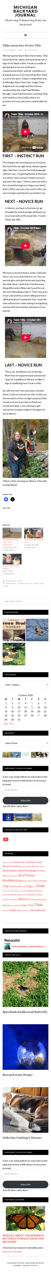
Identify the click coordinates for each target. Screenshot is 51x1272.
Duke (40, 886)
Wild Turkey (26, 910)
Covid (23, 887)
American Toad (22, 862)
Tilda (5, 586)
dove (34, 886)
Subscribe (26, 800)
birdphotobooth (13, 876)
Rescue (28, 583)
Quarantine (13, 900)
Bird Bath (41, 866)
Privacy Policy (30, 1265)
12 (32, 707)
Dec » (12, 723)
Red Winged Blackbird (37, 899)
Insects (30, 890)
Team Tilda (38, 583)
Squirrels (17, 906)
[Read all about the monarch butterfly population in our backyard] (25, 1218)
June (36, 891)
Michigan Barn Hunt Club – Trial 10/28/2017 (11, 542)
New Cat (24, 895)
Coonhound (15, 886)
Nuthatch (31, 894)
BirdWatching (12, 880)
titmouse (5, 910)
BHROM (35, 866)
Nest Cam (16, 894)
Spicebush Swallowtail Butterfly (25, 1012)
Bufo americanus (30, 880)
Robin (12, 905)
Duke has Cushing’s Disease (22, 1137)
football (15, 891)
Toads (12, 910)
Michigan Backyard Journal (25, 11)
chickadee (42, 881)
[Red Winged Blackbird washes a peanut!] (14, 654)
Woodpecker (38, 910)
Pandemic (39, 895)
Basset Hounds (25, 866)
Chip (6, 886)
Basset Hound (11, 866)
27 (38, 715)
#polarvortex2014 (8, 862)
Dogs (19, 581)
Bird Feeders (11, 870)
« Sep (5, 723)
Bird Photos (27, 875)
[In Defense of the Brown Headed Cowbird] (14, 630)
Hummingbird (22, 891)
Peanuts (5, 900)
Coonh (20, 583)
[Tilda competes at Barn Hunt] (33, 533)
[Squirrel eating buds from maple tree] (37, 630)
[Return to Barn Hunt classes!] (12, 559)
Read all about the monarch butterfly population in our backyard (23, 1238)
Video (19, 910)
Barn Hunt (11, 581)
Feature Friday (7, 891)
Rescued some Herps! (18, 1075)
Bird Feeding (27, 870)
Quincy (23, 899)
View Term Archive (12, 1251)
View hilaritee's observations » (29, 946)
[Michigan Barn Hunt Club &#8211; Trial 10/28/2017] (12, 533)
